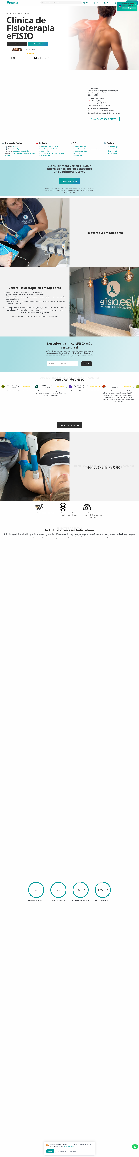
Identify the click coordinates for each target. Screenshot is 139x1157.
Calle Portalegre (113, 147)
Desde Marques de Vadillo (48, 149)
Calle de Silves (112, 149)
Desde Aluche (44, 151)
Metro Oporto (17, 149)
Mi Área (110, 3)
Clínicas (89, 3)
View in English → (129, 8)
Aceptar (50, 1151)
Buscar (86, 364)
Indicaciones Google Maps (103, 119)
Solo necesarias (61, 1151)
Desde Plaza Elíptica (80, 147)
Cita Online (38, 44)
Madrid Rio (77, 153)
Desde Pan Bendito (80, 151)
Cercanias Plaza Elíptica (21, 151)
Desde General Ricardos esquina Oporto (87, 149)
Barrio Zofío (77, 155)
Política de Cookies (68, 1146)
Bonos (99, 3)
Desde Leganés (44, 155)
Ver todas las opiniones (68, 425)
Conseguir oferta (68, 181)
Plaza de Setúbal (113, 151)
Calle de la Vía (112, 153)
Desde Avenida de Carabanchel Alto (51, 153)
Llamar (16, 44)
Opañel (15, 147)
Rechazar (73, 1151)
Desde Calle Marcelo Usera (48, 147)
